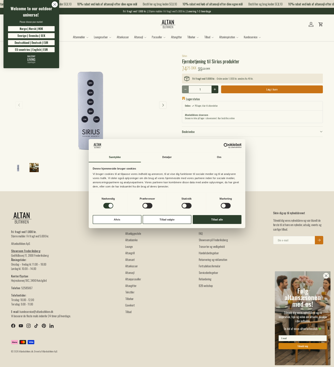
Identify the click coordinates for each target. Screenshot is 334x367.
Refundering (205, 279)
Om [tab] (219, 157)
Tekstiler (129, 292)
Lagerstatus (193, 99)
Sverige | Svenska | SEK (31, 36)
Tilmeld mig (302, 346)
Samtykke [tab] (115, 157)
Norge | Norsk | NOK (31, 29)
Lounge (129, 246)
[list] (91, 105)
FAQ (201, 233)
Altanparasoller (133, 279)
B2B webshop (206, 285)
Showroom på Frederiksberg (213, 240)
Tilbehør (191, 37)
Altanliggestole (133, 233)
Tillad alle (217, 219)
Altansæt (130, 259)
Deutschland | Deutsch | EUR (31, 43)
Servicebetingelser (208, 272)
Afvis (117, 219)
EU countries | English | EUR (31, 50)
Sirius (184, 56)
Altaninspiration (227, 37)
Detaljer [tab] (167, 157)
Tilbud (207, 37)
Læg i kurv (271, 89)
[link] (31, 59)
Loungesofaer (101, 37)
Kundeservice (250, 37)
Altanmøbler (79, 37)
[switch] (147, 205)
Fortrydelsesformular (209, 266)
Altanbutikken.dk (26, 351)
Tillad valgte (167, 219)
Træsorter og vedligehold (212, 246)
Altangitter (176, 37)
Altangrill (130, 253)
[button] (321, 24)
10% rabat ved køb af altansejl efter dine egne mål (104, 4)
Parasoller (157, 37)
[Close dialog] (55, 4)
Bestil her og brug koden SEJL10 (157, 3)
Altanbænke (131, 240)
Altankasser (123, 37)
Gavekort (130, 305)
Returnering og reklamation (213, 259)
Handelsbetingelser (209, 253)
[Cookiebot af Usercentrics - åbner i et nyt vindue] (226, 145)
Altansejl (138, 37)
